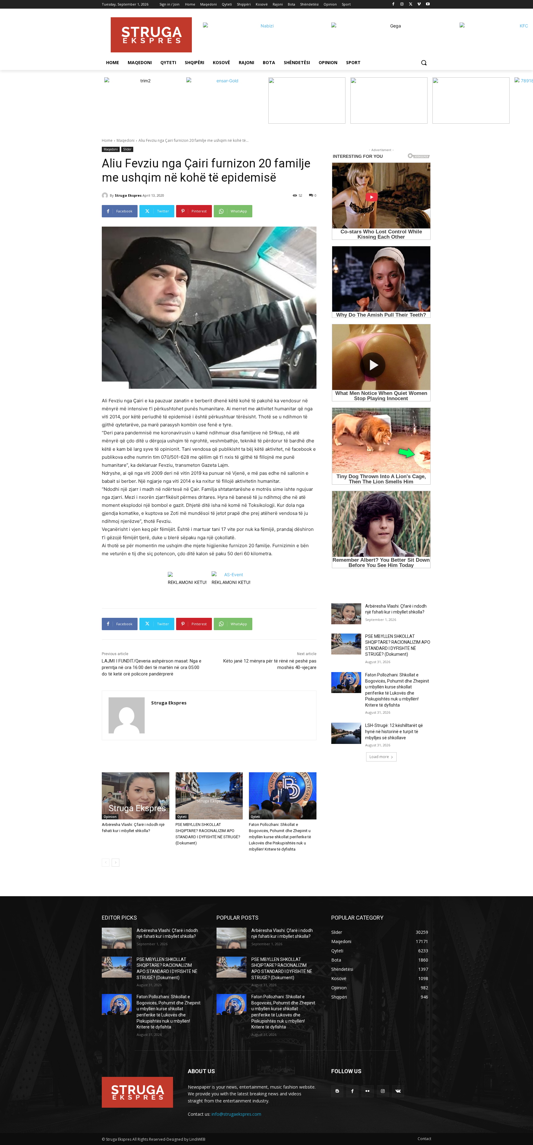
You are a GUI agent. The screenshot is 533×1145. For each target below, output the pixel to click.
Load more (379, 756)
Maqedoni (125, 140)
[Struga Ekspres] (106, 195)
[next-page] (115, 863)
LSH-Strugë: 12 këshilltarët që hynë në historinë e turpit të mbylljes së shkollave (394, 731)
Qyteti (182, 817)
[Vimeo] (419, 4)
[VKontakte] (398, 1091)
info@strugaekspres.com (236, 1114)
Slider (127, 149)
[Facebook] (393, 4)
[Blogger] (337, 1091)
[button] (423, 62)
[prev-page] (105, 863)
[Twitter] (410, 4)
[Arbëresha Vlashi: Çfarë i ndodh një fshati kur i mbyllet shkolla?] (135, 795)
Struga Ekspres (128, 195)
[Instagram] (402, 4)
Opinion (110, 817)
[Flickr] (368, 1091)
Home (107, 140)
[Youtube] (427, 4)
